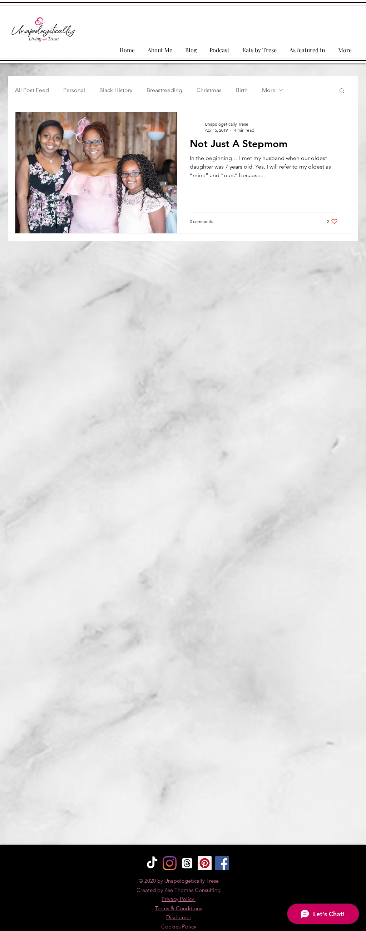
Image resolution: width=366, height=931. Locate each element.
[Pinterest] (205, 863)
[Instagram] (170, 863)
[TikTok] (152, 863)
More (269, 90)
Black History (115, 90)
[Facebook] (222, 863)
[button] (341, 91)
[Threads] (187, 863)
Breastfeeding (164, 90)
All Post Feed (32, 90)
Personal (74, 90)
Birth (242, 90)
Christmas (209, 90)
